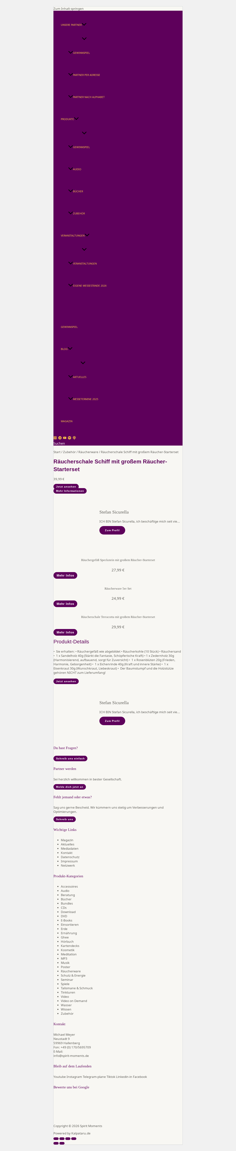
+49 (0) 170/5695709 (76, 1047)
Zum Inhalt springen (68, 8)
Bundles (67, 903)
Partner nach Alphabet (89, 97)
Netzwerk (68, 865)
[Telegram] (60, 438)
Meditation (69, 954)
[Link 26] (106, 448)
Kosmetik (67, 950)
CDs (64, 907)
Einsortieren (70, 924)
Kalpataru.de (81, 1133)
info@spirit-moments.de (71, 1056)
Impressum (69, 861)
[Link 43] (106, 677)
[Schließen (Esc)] (73, 1138)
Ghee (65, 937)
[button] (84, 25)
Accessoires (69, 886)
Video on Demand (74, 1001)
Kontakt (66, 853)
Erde (64, 929)
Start (56, 452)
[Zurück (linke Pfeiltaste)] (56, 1143)
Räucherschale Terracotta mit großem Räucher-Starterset (118, 617)
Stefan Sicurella (114, 511)
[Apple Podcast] (74, 438)
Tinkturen (68, 992)
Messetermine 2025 (85, 399)
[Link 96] (65, 1118)
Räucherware (88, 452)
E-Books (66, 920)
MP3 (64, 958)
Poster (65, 967)
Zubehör (79, 213)
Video (65, 996)
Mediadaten (70, 848)
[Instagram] (55, 438)
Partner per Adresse (86, 75)
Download (68, 912)
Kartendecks (70, 946)
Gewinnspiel (81, 53)
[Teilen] (67, 1138)
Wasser (66, 1005)
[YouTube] (64, 438)
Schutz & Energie (73, 975)
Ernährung (69, 933)
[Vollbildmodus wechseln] (62, 1138)
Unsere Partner (71, 25)
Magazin (66, 421)
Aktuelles (79, 377)
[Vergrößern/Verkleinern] (56, 1138)
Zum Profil (112, 530)
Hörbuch (67, 941)
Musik (65, 963)
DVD (64, 916)
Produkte (67, 119)
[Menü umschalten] (84, 39)
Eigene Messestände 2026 (90, 285)
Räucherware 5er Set (118, 588)
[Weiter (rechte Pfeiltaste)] (62, 1143)
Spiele (65, 984)
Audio (77, 169)
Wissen (66, 1009)
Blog (64, 349)
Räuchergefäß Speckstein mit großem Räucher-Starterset (118, 560)
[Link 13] (76, 311)
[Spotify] (69, 438)
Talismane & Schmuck (77, 988)
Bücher (78, 191)
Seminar (67, 979)
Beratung (68, 895)
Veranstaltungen (73, 235)
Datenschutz (70, 857)
